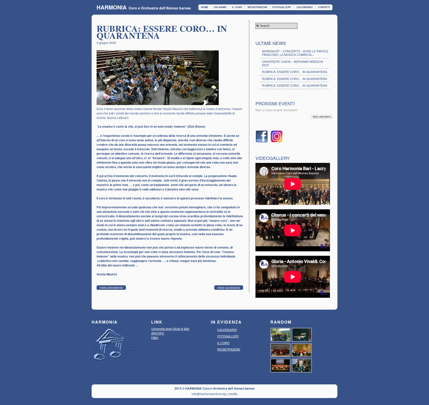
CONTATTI (324, 7)
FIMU (154, 337)
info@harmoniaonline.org (209, 394)
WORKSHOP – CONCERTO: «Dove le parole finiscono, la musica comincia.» (295, 53)
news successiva (228, 287)
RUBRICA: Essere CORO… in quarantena (294, 78)
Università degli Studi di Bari (170, 329)
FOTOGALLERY (281, 7)
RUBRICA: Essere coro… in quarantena (294, 72)
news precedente (111, 287)
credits (232, 394)
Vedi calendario (322, 116)
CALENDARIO (304, 7)
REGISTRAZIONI (257, 7)
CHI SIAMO (220, 7)
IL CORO (237, 7)
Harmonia (112, 7)
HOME (204, 7)
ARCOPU (157, 333)
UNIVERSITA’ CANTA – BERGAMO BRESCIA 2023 (292, 63)
